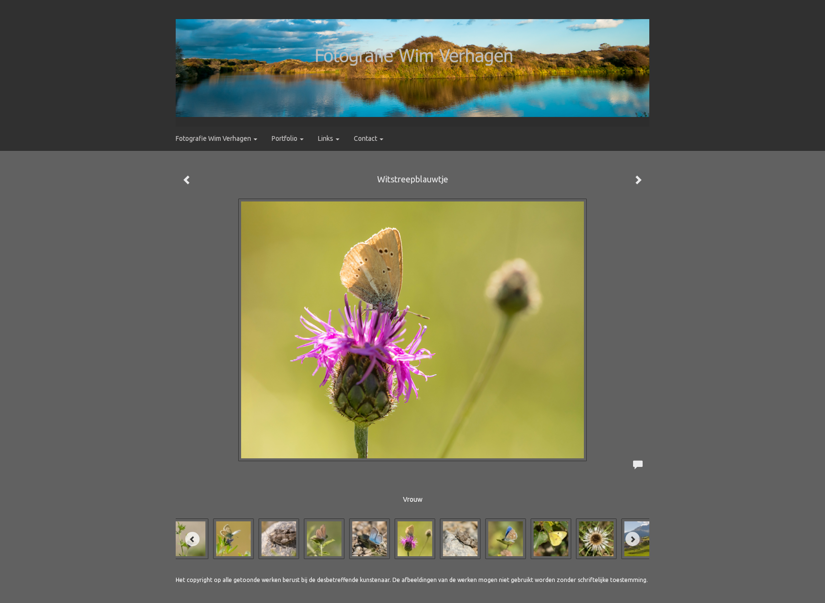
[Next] (632, 539)
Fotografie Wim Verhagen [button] (214, 138)
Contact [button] (366, 138)
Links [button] (326, 138)
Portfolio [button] (285, 138)
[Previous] (192, 539)
